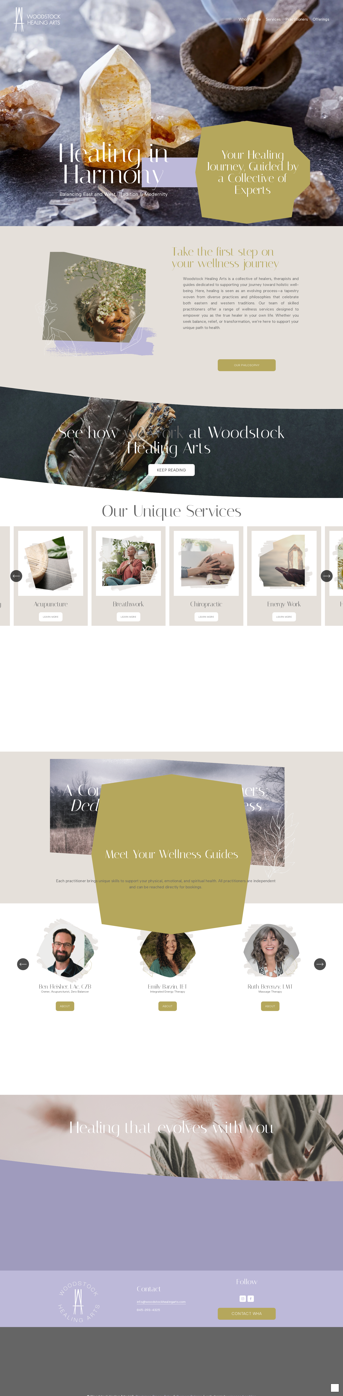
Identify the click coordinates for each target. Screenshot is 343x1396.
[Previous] (16, 576)
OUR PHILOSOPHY (247, 365)
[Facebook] (251, 1299)
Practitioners (296, 19)
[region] (171, 576)
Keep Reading (171, 470)
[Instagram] (243, 1299)
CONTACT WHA (247, 1313)
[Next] (327, 576)
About (65, 1006)
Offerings (321, 19)
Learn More (50, 616)
